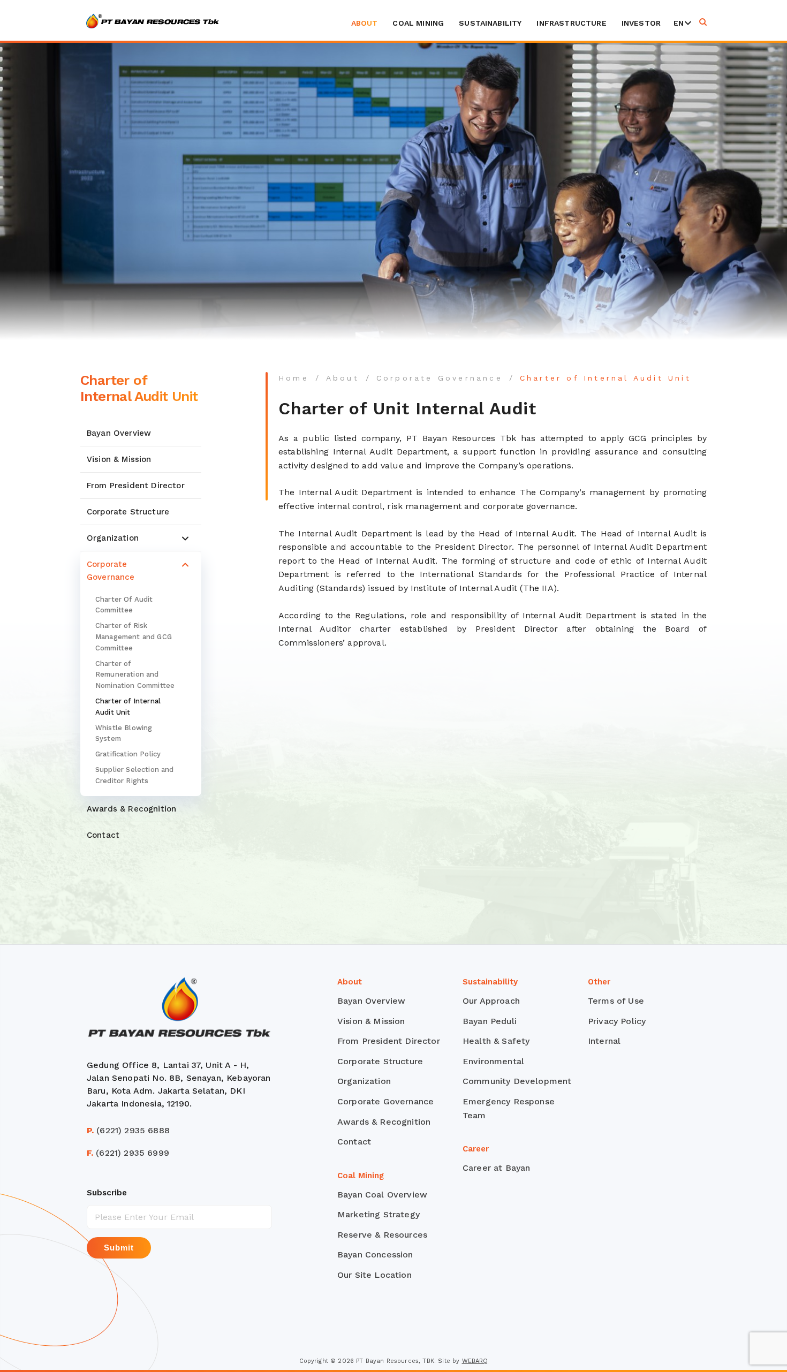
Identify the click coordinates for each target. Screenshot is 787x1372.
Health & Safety (496, 1041)
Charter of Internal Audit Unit (128, 706)
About (364, 23)
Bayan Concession (375, 1254)
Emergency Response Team (509, 1108)
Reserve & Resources (382, 1235)
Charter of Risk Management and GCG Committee (133, 637)
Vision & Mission (119, 459)
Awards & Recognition (131, 809)
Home (293, 378)
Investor (641, 23)
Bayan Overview (119, 433)
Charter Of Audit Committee (124, 605)
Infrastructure (571, 23)
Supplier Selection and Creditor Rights (134, 775)
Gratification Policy (128, 755)
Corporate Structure (128, 512)
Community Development (517, 1081)
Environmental (493, 1061)
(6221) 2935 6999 (128, 1153)
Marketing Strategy (378, 1214)
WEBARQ (475, 1361)
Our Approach (491, 1001)
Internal (604, 1041)
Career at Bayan (496, 1168)
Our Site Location (374, 1275)
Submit (119, 1247)
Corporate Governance (111, 570)
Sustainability (490, 23)
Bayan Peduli (490, 1021)
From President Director (136, 485)
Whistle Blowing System (123, 733)
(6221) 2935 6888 (128, 1130)
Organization (113, 538)
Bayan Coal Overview (382, 1194)
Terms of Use (616, 1001)
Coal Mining (418, 23)
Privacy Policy (617, 1021)
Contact (103, 835)
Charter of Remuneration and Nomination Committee (135, 675)
